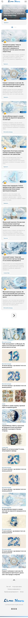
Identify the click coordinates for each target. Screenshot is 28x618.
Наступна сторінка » (14, 315)
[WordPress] (14, 609)
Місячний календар (8, 131)
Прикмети (6, 22)
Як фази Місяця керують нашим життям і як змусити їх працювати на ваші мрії (14, 117)
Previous (1, 11)
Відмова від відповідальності (11, 591)
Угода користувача (17, 586)
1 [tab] (12, 27)
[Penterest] (16, 609)
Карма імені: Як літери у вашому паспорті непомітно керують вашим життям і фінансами (13, 152)
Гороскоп (6, 238)
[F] (12, 609)
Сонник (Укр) (6, 272)
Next (26, 11)
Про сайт (8, 586)
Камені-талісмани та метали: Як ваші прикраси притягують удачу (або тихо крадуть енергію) (13, 84)
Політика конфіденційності (14, 589)
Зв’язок (22, 591)
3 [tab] (15, 27)
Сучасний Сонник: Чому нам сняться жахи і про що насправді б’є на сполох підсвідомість (13, 258)
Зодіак (3, 403)
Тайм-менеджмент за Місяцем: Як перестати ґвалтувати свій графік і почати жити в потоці (13, 345)
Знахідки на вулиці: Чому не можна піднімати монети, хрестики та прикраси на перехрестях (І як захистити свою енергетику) (13, 7)
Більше (22, 18)
